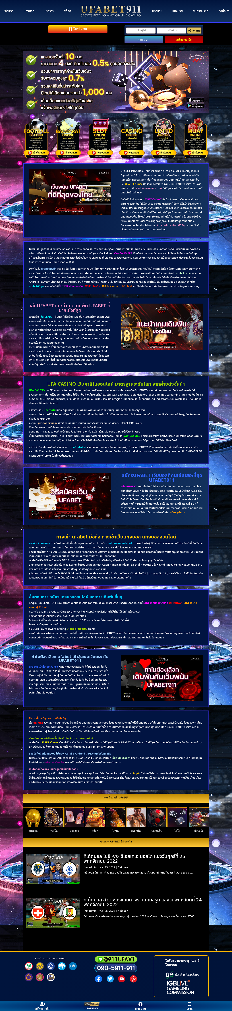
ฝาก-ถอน (143, 39)
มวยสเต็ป (136, 830)
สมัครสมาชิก (200, 11)
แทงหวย (157, 11)
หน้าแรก (9, 11)
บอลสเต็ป (157, 830)
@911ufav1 (176, 603)
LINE (189, 1008)
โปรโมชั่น (80, 29)
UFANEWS (91, 1008)
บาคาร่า (49, 11)
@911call (41, 607)
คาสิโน (54, 830)
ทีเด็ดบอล (123, 867)
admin (92, 867)
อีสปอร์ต (199, 830)
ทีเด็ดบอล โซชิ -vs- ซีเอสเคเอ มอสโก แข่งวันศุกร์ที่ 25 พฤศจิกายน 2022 (134, 859)
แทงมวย (177, 11)
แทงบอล (29, 11)
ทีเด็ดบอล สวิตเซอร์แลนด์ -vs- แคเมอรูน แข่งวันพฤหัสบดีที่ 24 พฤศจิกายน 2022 (143, 902)
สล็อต (67, 11)
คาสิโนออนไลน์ (132, 436)
